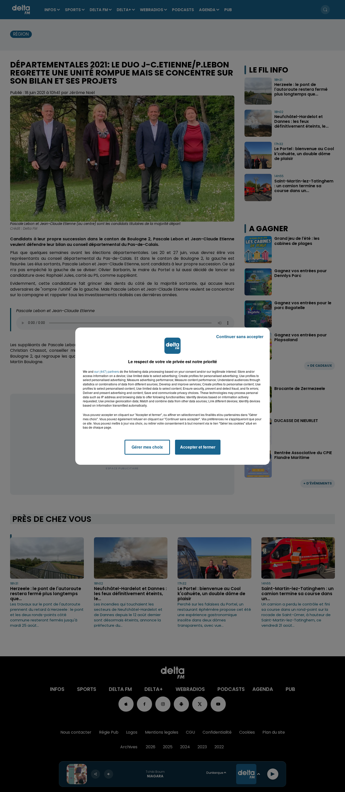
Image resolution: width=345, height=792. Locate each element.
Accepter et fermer (197, 447)
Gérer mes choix (147, 447)
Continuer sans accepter (239, 336)
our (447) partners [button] (106, 371)
